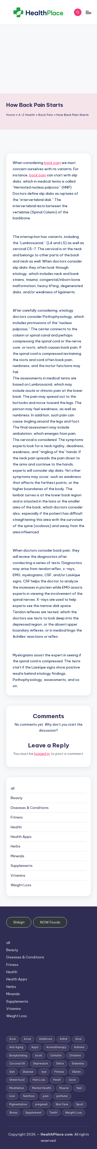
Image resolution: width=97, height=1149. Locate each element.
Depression (40, 1063)
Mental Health (41, 1088)
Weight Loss (21, 885)
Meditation (16, 1088)
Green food (17, 1080)
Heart (57, 1080)
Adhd (63, 1039)
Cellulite (56, 1055)
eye (44, 1071)
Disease (28, 1071)
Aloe (78, 1039)
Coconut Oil (17, 1063)
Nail (79, 1088)
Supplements (22, 865)
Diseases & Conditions (30, 807)
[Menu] (88, 12)
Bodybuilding (18, 1055)
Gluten (76, 1071)
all (12, 788)
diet (12, 1071)
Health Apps (21, 836)
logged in (42, 753)
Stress (13, 1112)
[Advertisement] (48, 59)
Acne (27, 1039)
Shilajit (19, 922)
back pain (52, 162)
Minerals (17, 856)
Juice (72, 1080)
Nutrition (29, 1096)
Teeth (53, 1112)
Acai (12, 1039)
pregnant (41, 1104)
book (38, 1055)
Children (75, 1055)
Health (16, 827)
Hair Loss (39, 1080)
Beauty (17, 797)
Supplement (33, 1112)
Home (10, 115)
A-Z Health (26, 115)
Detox (60, 1063)
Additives (45, 1039)
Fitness (17, 817)
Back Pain (45, 115)
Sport (79, 1104)
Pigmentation (18, 1104)
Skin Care (62, 1104)
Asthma (79, 1047)
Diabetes (78, 1063)
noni (12, 1096)
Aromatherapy (56, 1047)
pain (46, 1096)
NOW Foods (50, 922)
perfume (62, 1096)
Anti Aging (16, 1047)
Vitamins (18, 875)
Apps (34, 1047)
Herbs (15, 846)
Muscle (64, 1088)
